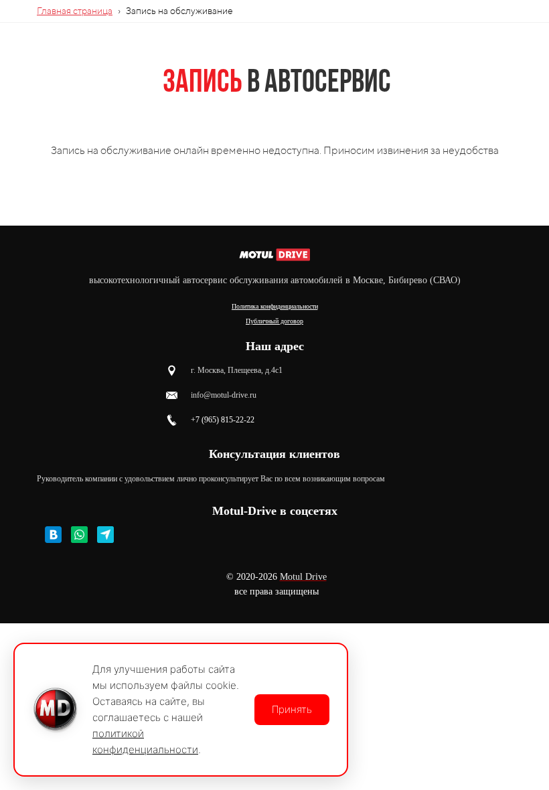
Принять (292, 709)
